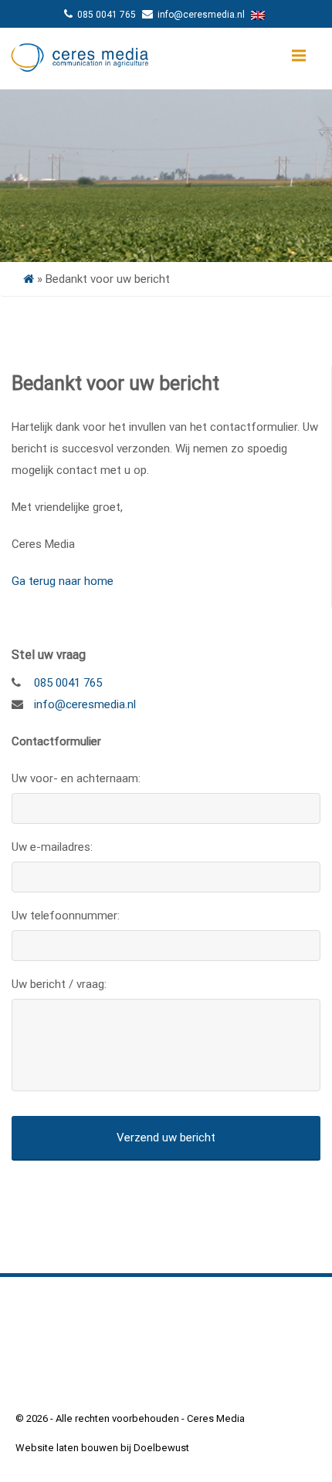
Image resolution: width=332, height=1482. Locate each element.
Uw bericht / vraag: (59, 984)
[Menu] (299, 55)
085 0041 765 (106, 14)
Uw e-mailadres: (52, 847)
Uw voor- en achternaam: (76, 778)
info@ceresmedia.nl (200, 14)
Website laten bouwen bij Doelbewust (102, 1447)
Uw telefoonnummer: (66, 915)
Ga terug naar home (62, 581)
